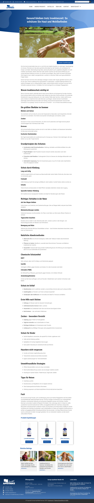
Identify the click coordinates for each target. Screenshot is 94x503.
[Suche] (90, 2)
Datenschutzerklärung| (60, 500)
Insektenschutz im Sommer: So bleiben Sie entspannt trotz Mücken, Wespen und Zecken (46, 465)
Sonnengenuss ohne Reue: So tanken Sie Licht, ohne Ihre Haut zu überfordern (65, 464)
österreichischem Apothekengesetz (32, 491)
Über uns (58, 6)
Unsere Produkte (40, 6)
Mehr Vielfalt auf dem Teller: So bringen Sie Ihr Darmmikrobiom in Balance (28, 464)
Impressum (50, 500)
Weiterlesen (29, 442)
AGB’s (67, 500)
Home (30, 6)
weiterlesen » (24, 468)
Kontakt (66, 6)
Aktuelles (50, 6)
